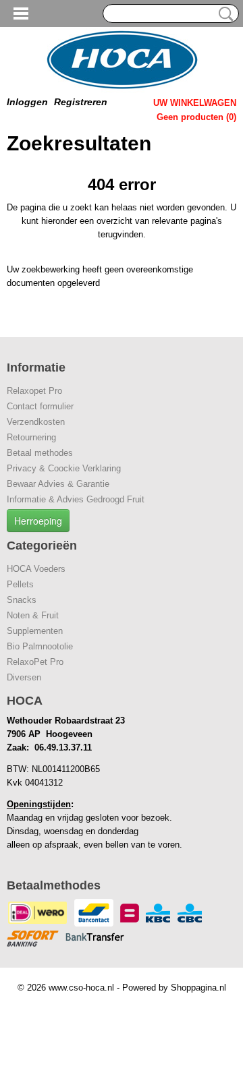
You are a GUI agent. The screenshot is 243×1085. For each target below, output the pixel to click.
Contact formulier (40, 406)
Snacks (21, 600)
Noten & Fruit (33, 615)
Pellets (20, 584)
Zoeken (223, 14)
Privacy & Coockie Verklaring (64, 468)
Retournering (31, 437)
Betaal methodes (40, 453)
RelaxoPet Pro (35, 662)
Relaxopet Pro (34, 391)
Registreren (80, 101)
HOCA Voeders (36, 569)
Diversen (24, 677)
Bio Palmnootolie (40, 646)
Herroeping (38, 520)
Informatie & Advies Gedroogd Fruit (75, 499)
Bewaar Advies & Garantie (58, 484)
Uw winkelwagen (194, 103)
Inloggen (27, 101)
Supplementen (35, 631)
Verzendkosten (36, 422)
